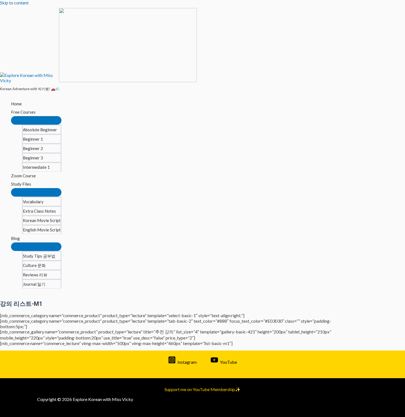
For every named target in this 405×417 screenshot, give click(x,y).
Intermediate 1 (36, 167)
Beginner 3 (33, 157)
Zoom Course (23, 175)
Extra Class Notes (39, 211)
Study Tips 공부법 (39, 255)
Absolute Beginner (40, 129)
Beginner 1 (33, 139)
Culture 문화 (34, 265)
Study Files (21, 183)
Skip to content (14, 2)
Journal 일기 (34, 284)
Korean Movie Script (42, 220)
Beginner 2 (33, 148)
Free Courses (23, 111)
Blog (15, 238)
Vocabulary (33, 201)
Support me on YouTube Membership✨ (202, 389)
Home (16, 103)
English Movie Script (42, 229)
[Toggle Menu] (36, 120)
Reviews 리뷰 (35, 274)
